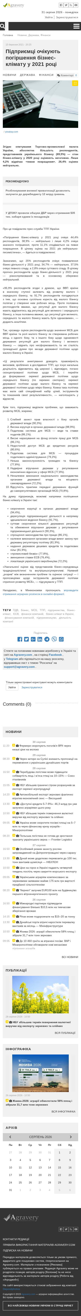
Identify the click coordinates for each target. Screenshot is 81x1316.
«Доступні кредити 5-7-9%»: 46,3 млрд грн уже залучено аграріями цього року (44, 805)
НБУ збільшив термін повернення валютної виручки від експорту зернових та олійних (42, 815)
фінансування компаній (19, 617)
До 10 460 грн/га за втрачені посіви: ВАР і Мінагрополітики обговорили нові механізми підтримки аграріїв (41, 944)
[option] (40, 104)
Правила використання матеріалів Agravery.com (39, 1244)
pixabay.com (11, 131)
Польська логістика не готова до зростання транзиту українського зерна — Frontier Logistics (42, 837)
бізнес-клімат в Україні (59, 613)
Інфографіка (18, 1049)
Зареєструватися (67, 17)
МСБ (34, 610)
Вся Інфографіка (63, 1111)
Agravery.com (28, 1294)
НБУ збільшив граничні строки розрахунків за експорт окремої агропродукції (43, 787)
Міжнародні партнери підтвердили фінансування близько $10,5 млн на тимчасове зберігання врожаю (41, 907)
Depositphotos (11, 1288)
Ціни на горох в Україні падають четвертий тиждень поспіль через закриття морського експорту (44, 869)
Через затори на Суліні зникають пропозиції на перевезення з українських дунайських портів (44, 760)
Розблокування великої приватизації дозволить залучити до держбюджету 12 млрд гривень (38, 192)
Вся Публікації (65, 1032)
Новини (9, 74)
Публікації (16, 970)
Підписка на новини (18, 1250)
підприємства (56, 610)
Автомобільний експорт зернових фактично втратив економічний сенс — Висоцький (42, 796)
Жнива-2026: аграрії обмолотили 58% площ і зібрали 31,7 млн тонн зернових (43, 933)
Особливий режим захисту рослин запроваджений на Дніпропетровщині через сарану (44, 850)
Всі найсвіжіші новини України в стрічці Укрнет (40, 1305)
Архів (12, 1128)
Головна (8, 35)
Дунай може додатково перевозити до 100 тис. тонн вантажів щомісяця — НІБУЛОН (44, 860)
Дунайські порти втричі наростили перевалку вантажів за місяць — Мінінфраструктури (43, 924)
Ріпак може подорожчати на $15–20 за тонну (47, 916)
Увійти (49, 17)
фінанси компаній (32, 613)
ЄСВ (16, 613)
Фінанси (46, 74)
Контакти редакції (16, 1239)
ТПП (42, 610)
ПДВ (15, 610)
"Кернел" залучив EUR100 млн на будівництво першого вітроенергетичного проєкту (44, 892)
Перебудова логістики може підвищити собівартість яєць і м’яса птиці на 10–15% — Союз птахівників (43, 775)
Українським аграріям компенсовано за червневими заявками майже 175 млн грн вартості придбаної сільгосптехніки (43, 881)
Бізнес (25, 610)
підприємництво (46, 617)
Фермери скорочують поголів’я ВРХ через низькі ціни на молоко (41, 747)
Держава (27, 74)
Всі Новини (70, 957)
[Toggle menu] (76, 26)
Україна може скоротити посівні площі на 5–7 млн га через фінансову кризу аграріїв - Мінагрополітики (44, 826)
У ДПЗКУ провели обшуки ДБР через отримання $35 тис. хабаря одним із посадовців (40, 214)
